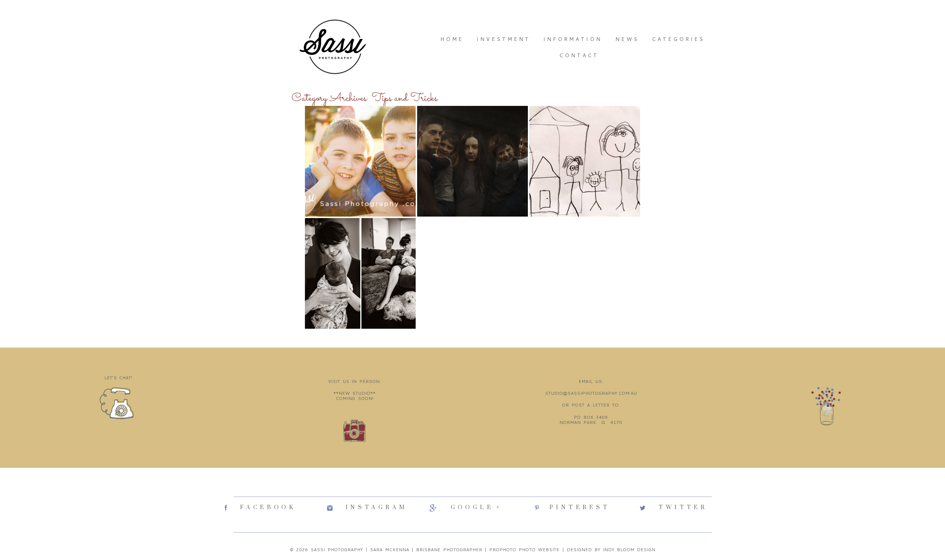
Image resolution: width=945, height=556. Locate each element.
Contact (579, 55)
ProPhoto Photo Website (524, 549)
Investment (503, 39)
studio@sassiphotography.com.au (591, 393)
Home (452, 39)
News (627, 39)
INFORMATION (572, 39)
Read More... (327, 193)
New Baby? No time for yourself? (359, 237)
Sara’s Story (584, 118)
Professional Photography (471, 122)
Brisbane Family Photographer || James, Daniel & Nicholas (359, 135)
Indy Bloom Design (629, 549)
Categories (678, 39)
